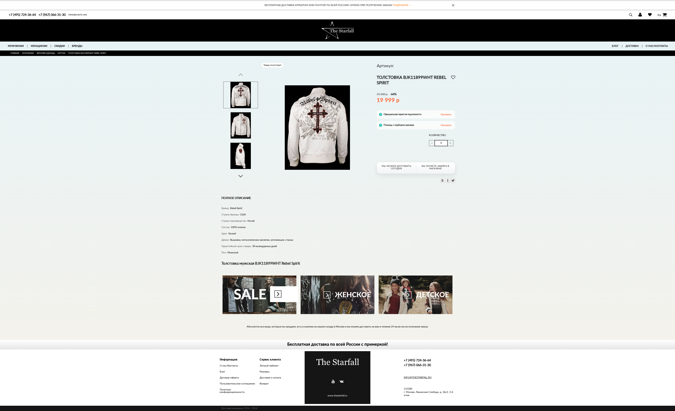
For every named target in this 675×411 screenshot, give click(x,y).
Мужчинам (28, 53)
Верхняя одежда (46, 53)
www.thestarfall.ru (337, 395)
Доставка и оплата (270, 378)
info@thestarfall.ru (418, 377)
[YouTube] (333, 381)
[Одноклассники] (447, 180)
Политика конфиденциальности (232, 390)
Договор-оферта (229, 378)
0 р (659, 15)
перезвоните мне (77, 15)
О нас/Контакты (657, 46)
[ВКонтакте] (442, 180)
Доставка (632, 46)
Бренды (77, 46)
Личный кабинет (269, 366)
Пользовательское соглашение (237, 383)
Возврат (264, 383)
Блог (615, 46)
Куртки (61, 53)
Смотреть (446, 114)
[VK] (341, 381)
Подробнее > (401, 5)
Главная (15, 53)
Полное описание (236, 198)
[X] (453, 180)
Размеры (264, 372)
